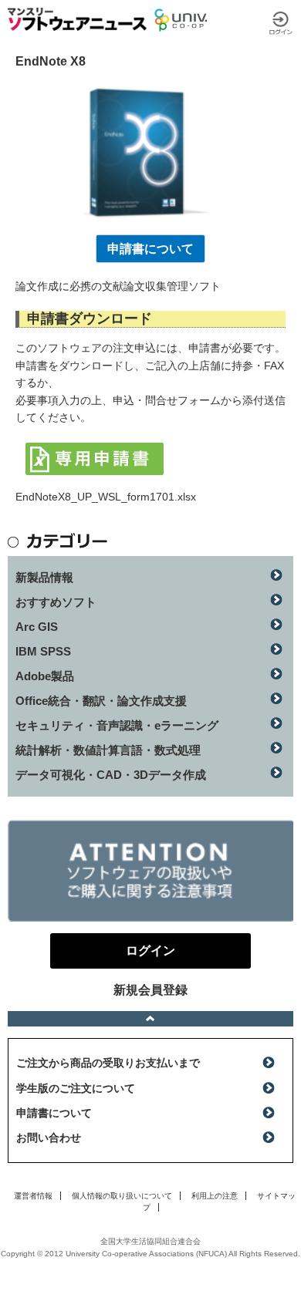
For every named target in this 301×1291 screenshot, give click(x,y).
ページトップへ (150, 1018)
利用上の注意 (214, 1196)
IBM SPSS (43, 651)
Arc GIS (36, 626)
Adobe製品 (44, 676)
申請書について (150, 248)
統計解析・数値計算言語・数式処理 (108, 750)
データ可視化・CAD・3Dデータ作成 (110, 774)
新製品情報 (44, 577)
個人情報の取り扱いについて (122, 1196)
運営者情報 (33, 1196)
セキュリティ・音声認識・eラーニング (116, 725)
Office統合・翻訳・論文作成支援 (101, 700)
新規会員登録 (150, 989)
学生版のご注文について (75, 1088)
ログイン (281, 23)
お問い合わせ (48, 1137)
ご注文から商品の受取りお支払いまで (108, 1063)
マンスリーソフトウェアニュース (77, 19)
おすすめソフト (55, 601)
